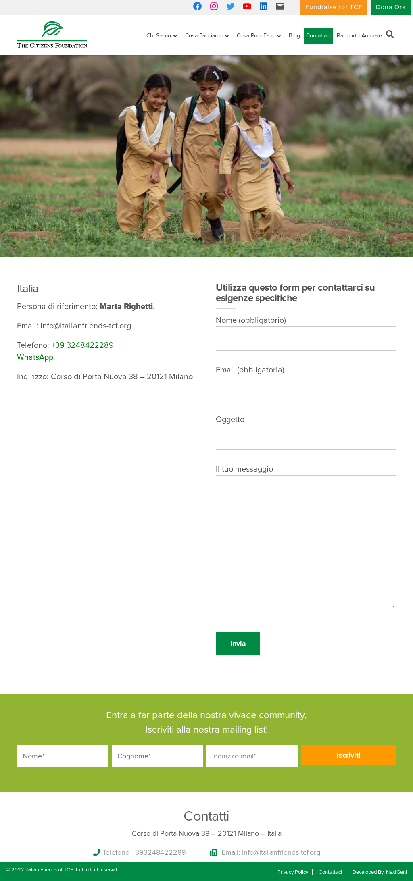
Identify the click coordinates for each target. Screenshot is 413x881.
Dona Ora (391, 7)
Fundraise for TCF (334, 7)
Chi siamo (158, 35)
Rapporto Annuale (359, 35)
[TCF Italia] (52, 33)
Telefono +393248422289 (144, 852)
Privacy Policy (292, 872)
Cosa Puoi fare (256, 35)
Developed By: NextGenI (380, 872)
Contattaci (318, 35)
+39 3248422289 (82, 345)
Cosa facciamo (204, 35)
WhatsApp (35, 357)
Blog (294, 35)
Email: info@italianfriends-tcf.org (270, 852)
